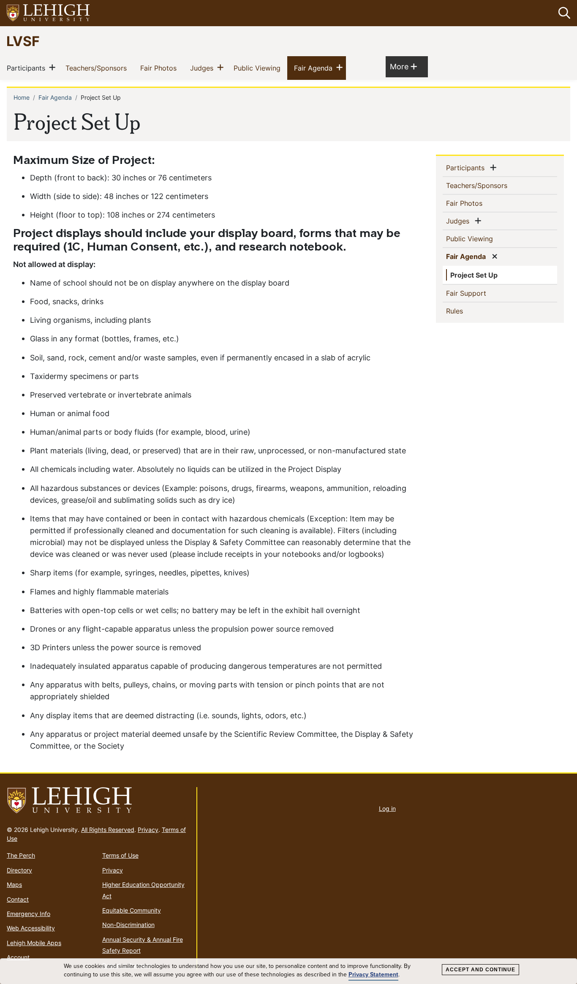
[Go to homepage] (98, 800)
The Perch (21, 855)
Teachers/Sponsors (97, 68)
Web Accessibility (31, 928)
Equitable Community (131, 910)
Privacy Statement (373, 974)
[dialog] (288, 971)
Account (18, 957)
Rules (468, 311)
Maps (14, 884)
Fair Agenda (315, 68)
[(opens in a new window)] (48, 13)
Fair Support (480, 293)
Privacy (148, 830)
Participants (28, 68)
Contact (18, 899)
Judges (203, 68)
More (403, 66)
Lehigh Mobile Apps (34, 943)
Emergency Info (28, 914)
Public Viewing (259, 68)
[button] (563, 13)
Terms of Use (120, 855)
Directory (19, 870)
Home (22, 97)
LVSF (23, 40)
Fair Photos (160, 68)
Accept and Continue (480, 970)
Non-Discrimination (128, 925)
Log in (387, 808)
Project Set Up (474, 275)
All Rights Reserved (107, 830)
